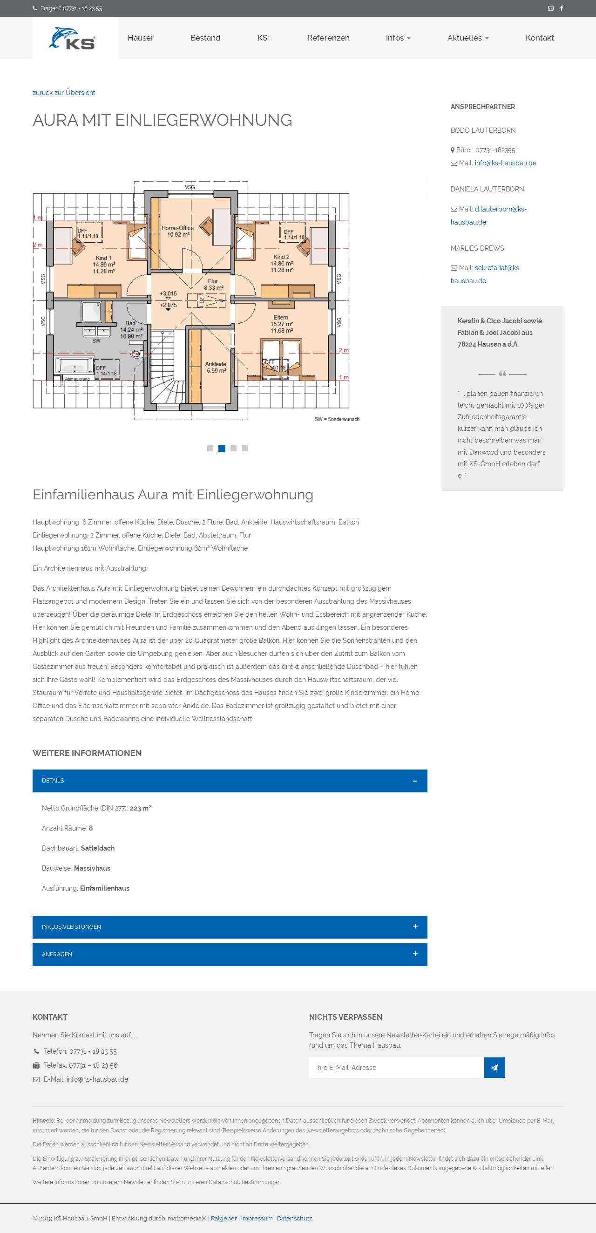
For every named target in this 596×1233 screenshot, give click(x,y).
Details (53, 780)
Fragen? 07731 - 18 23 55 (71, 8)
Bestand (205, 37)
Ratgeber (224, 1218)
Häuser (141, 37)
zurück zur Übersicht (64, 92)
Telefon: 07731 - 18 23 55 (80, 1051)
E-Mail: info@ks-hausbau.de (86, 1079)
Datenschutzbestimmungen (245, 1182)
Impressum (257, 1218)
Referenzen (328, 37)
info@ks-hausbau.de (505, 163)
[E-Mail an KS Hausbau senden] (551, 9)
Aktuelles (464, 37)
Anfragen (57, 954)
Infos (395, 37)
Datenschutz (294, 1218)
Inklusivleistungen (71, 927)
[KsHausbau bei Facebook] (561, 9)
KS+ (264, 37)
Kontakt (540, 37)
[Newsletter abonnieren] (494, 1067)
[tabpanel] (230, 292)
